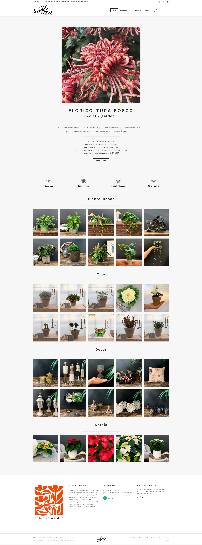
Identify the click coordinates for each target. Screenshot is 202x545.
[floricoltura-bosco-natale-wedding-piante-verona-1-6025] (45, 327)
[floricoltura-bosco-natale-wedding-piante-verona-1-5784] (156, 448)
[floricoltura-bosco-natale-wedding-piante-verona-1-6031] (156, 298)
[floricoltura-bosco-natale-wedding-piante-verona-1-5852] (73, 252)
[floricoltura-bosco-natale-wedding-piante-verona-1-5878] (45, 403)
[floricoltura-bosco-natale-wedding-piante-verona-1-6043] (73, 327)
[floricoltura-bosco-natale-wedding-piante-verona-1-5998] (101, 298)
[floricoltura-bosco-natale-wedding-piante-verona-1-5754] (156, 222)
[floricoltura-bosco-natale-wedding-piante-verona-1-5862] (129, 403)
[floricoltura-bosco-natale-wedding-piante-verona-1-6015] (156, 327)
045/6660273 (115, 153)
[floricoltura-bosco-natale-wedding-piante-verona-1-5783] (73, 448)
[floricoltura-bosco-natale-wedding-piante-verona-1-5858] (101, 252)
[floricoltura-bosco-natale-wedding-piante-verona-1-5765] (45, 222)
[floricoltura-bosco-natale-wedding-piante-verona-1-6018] (129, 327)
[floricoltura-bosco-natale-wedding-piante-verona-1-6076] (101, 327)
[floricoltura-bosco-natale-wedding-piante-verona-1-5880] (101, 373)
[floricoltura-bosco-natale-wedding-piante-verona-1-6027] (129, 298)
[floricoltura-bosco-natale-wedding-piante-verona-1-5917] (129, 252)
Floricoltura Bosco (57, 537)
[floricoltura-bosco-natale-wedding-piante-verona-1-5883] (73, 373)
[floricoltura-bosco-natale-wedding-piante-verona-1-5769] (101, 222)
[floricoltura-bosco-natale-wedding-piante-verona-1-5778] (101, 448)
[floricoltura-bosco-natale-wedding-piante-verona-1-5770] (129, 222)
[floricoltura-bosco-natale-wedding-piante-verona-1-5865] (73, 403)
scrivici (110, 498)
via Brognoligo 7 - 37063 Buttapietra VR (47, 540)
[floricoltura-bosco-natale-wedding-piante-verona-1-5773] (73, 222)
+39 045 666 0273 (156, 537)
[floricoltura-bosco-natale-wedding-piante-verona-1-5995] (73, 298)
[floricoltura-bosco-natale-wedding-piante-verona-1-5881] (156, 403)
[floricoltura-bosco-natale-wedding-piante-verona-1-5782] (129, 448)
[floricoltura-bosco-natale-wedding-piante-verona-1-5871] (101, 403)
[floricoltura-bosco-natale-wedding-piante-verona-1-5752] (45, 252)
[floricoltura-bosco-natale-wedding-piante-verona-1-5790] (45, 448)
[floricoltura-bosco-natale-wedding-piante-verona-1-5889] (129, 373)
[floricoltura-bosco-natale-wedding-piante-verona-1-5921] (156, 252)
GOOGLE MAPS (101, 161)
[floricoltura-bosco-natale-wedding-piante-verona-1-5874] (45, 373)
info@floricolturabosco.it (139, 537)
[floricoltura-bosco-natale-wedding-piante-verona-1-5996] (45, 298)
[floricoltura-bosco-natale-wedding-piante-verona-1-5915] (156, 373)
